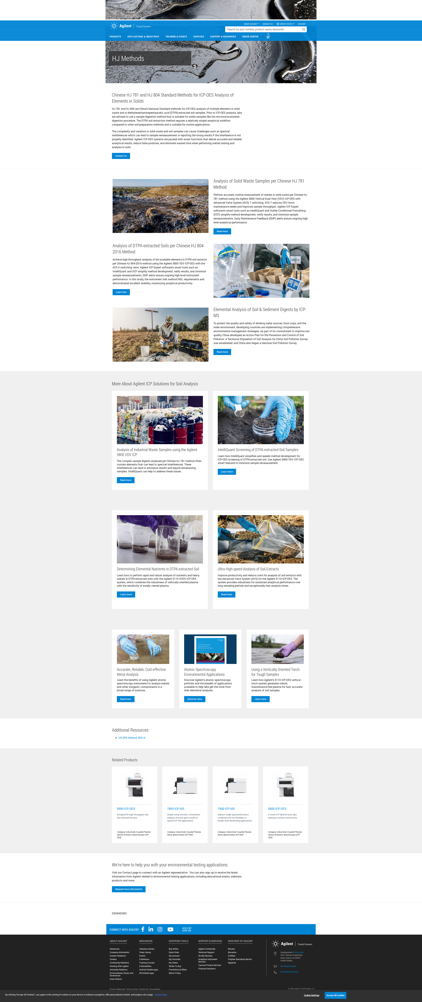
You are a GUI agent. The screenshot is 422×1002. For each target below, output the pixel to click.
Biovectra (232, 952)
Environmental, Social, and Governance (121, 974)
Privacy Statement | (118, 989)
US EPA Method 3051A (132, 737)
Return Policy (175, 973)
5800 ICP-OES (277, 809)
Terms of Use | (133, 989)
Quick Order (174, 952)
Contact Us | (144, 989)
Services (198, 36)
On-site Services (205, 956)
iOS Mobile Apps (146, 973)
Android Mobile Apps (148, 969)
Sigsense (232, 962)
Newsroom (114, 949)
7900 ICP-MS (226, 809)
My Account (174, 956)
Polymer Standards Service (240, 959)
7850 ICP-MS (175, 809)
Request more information (128, 889)
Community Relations (119, 962)
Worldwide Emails (288, 966)
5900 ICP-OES (126, 809)
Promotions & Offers (178, 969)
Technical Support (206, 952)
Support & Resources (223, 36)
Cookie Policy (161, 994)
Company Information (119, 952)
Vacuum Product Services (209, 965)
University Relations (118, 969)
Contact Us (121, 155)
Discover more (194, 699)
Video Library (145, 952)
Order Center (250, 36)
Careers (113, 959)
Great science (116, 979)
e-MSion (231, 956)
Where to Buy (175, 966)
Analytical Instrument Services (207, 960)
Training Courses (146, 962)
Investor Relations (118, 956)
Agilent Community (206, 949)
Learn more (227, 471)
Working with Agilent (119, 966)
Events (142, 956)
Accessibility (155, 989)
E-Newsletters (145, 966)
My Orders (173, 962)
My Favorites (174, 959)
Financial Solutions (206, 968)
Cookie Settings (311, 995)
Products (115, 36)
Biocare (231, 949)
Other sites (298, 952)
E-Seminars (144, 959)
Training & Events (176, 36)
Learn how (121, 292)
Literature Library (146, 949)
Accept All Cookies (336, 995)
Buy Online (173, 949)
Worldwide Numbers (289, 971)
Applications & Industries (143, 36)
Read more (222, 231)
